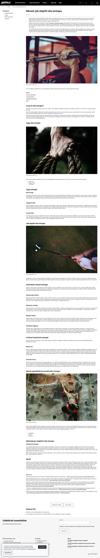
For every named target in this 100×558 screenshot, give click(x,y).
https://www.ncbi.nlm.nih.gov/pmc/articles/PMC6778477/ (81, 476)
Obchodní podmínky (9, 541)
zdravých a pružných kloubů (56, 23)
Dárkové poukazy (9, 17)
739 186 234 (40, 542)
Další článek (68, 505)
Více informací (32, 549)
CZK (80, 2)
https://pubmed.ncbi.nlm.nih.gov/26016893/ (59, 480)
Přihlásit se (64, 531)
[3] (42, 118)
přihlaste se (58, 514)
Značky (6, 15)
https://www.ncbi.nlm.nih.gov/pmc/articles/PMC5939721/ (40, 486)
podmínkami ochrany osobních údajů (84, 526)
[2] (40, 118)
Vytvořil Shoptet (93, 554)
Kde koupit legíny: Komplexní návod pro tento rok (81, 546)
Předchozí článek (56, 505)
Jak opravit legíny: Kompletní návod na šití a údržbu (81, 543)
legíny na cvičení (65, 429)
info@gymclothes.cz (42, 540)
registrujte (68, 514)
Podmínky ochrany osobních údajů (12, 542)
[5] (75, 427)
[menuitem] (21, 2)
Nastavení (8, 552)
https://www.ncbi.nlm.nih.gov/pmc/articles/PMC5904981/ (72, 489)
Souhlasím (42, 547)
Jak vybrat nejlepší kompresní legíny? (78, 540)
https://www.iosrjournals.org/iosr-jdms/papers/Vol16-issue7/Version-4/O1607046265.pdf (48, 492)
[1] (91, 115)
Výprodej (7, 18)
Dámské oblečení (9, 13)
